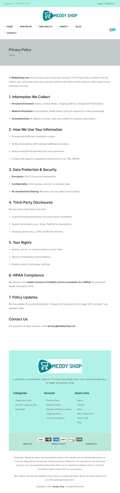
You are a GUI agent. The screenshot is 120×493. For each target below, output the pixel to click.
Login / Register (105, 3)
